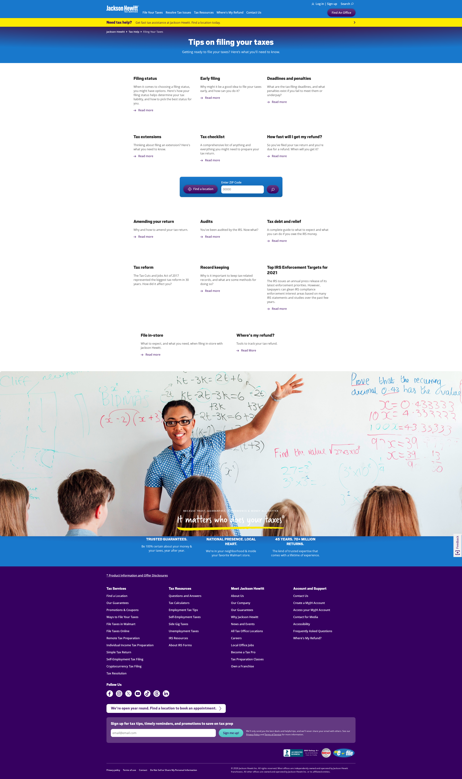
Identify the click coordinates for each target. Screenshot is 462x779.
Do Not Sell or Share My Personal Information (173, 770)
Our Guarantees (117, 603)
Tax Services (116, 588)
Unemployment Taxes (184, 631)
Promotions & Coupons (122, 610)
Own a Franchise (242, 666)
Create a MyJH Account (309, 603)
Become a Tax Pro (243, 652)
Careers (236, 638)
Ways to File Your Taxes (122, 617)
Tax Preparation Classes (247, 659)
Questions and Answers (185, 596)
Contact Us (300, 596)
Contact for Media (305, 617)
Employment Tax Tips (183, 610)
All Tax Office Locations (247, 631)
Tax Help (134, 31)
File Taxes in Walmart (120, 624)
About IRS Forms (180, 645)
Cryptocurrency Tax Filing (123, 666)
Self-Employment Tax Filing (124, 659)
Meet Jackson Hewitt (247, 588)
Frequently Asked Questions (312, 631)
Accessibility (301, 624)
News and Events (243, 624)
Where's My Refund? (307, 638)
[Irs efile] (344, 753)
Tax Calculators (179, 603)
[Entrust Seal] (326, 753)
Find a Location (116, 596)
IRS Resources (178, 638)
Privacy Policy (253, 734)
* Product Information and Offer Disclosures (137, 575)
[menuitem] (347, 4)
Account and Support (309, 588)
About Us (237, 596)
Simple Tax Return (118, 652)
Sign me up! (231, 733)
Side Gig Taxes (178, 624)
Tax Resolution (116, 673)
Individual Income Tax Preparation (130, 645)
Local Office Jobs (242, 645)
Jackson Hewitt (115, 31)
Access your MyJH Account (311, 610)
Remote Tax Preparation (123, 638)
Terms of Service (273, 734)
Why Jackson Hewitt (244, 617)
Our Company (240, 603)
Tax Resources (180, 588)
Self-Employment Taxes (185, 617)
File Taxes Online (117, 631)
